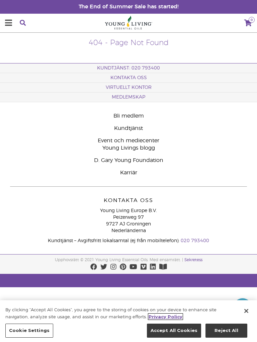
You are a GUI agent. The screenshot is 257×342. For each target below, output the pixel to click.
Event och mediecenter (128, 140)
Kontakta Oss (128, 77)
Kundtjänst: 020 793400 (128, 68)
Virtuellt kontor (129, 87)
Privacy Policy (165, 316)
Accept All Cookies (174, 330)
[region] (128, 321)
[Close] (246, 311)
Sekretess (193, 260)
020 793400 (195, 240)
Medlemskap (128, 97)
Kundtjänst (128, 128)
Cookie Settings (29, 330)
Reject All (226, 330)
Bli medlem (128, 116)
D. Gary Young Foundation (128, 160)
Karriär (128, 172)
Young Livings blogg (128, 148)
